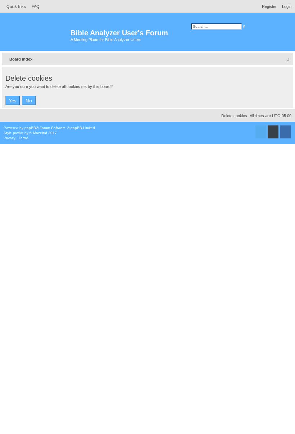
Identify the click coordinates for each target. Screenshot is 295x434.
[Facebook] (285, 131)
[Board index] (36, 36)
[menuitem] (34, 6)
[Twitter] (260, 131)
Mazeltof (40, 133)
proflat (18, 133)
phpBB (30, 128)
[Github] (273, 131)
